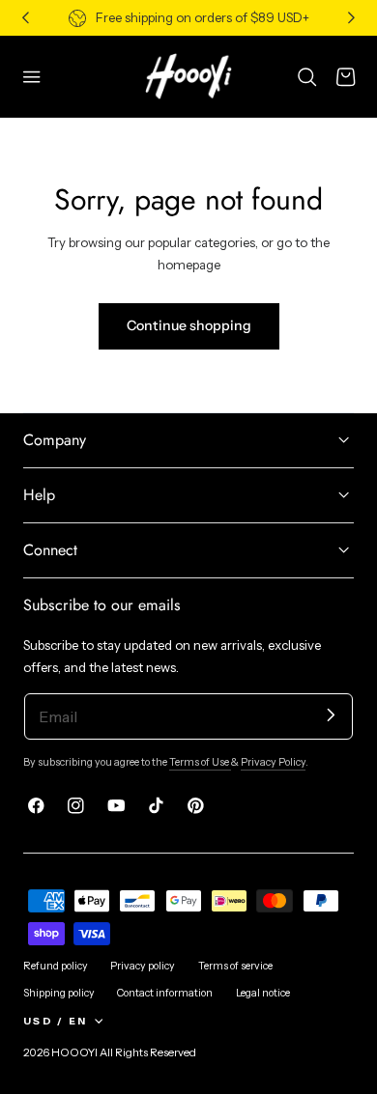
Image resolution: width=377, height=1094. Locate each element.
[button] (31, 76)
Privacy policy (142, 966)
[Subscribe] (331, 715)
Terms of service (235, 966)
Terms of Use (200, 762)
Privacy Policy (273, 762)
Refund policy (55, 966)
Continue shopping (189, 325)
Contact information (165, 993)
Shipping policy (59, 993)
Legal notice (263, 993)
